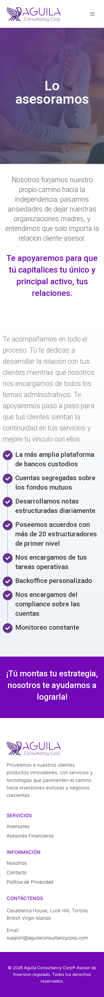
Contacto (17, 872)
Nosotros (17, 863)
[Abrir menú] (92, 13)
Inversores (18, 826)
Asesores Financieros (30, 836)
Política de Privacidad (30, 882)
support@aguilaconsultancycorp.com (47, 938)
